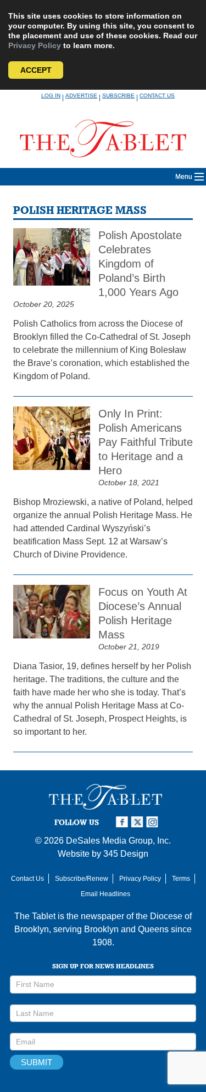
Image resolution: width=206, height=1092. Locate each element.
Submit (36, 1062)
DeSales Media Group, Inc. (118, 840)
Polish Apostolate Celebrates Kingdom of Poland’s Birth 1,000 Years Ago (140, 263)
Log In (50, 95)
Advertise (81, 95)
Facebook (123, 822)
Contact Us (157, 95)
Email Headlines (105, 894)
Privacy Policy (34, 45)
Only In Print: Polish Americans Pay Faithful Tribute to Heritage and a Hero (145, 442)
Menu (183, 177)
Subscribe (118, 95)
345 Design (125, 853)
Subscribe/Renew (81, 878)
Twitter (138, 822)
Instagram (154, 822)
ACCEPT (36, 70)
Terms (181, 878)
